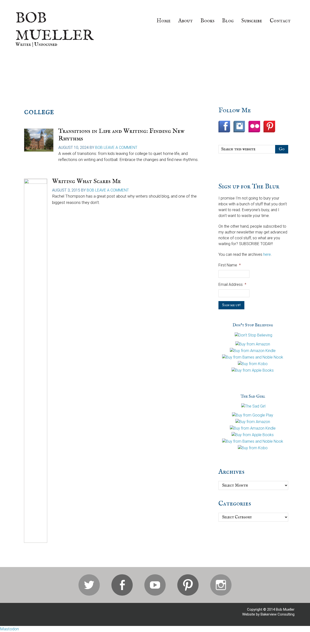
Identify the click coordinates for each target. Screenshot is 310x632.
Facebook (122, 585)
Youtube (155, 585)
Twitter (89, 585)
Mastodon (9, 628)
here (267, 254)
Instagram (221, 585)
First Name (229, 265)
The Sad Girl (252, 396)
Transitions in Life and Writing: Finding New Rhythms (121, 135)
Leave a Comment (120, 147)
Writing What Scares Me (86, 181)
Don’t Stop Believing (252, 325)
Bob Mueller (54, 27)
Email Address (232, 284)
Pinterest (188, 585)
